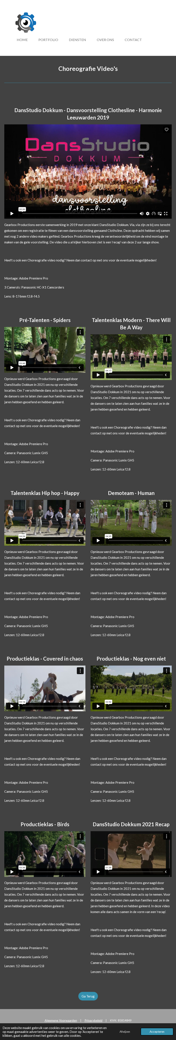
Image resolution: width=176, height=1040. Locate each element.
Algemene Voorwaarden (61, 1020)
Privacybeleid (93, 1020)
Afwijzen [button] (125, 1031)
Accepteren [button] (157, 1031)
